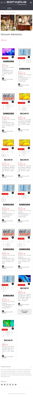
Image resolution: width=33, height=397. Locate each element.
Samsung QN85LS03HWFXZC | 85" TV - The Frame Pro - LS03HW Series (8, 215)
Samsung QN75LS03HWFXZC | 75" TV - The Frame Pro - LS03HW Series (24, 79)
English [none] (9, 8)
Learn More (4, 80)
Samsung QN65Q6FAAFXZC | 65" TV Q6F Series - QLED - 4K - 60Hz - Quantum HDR (8, 72)
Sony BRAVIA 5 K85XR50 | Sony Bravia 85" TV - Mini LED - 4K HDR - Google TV (8, 170)
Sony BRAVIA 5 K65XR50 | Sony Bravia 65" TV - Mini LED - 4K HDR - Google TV (24, 170)
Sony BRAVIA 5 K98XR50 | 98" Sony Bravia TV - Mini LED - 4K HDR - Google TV (24, 123)
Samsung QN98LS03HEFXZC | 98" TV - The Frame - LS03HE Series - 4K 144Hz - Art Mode (8, 260)
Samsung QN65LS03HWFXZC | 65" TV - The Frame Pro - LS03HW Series (24, 215)
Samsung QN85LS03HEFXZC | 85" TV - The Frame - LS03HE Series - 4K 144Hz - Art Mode (24, 260)
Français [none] (4, 8)
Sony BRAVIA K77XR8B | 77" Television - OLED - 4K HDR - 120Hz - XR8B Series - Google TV (24, 298)
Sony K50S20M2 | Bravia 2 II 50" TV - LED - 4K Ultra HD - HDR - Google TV (8, 350)
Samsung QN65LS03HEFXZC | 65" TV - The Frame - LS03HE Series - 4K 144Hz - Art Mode (8, 124)
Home (2, 12)
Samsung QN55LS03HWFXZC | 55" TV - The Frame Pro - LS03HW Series (8, 306)
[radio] (20, 61)
